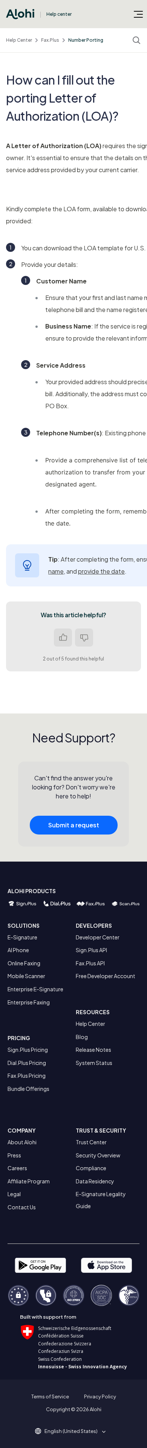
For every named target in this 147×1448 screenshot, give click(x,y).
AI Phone (18, 950)
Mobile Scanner (26, 975)
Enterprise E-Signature (35, 989)
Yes (63, 638)
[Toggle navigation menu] (138, 14)
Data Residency (95, 1181)
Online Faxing (24, 963)
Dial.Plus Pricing (27, 1062)
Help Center (19, 40)
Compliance (91, 1168)
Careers (17, 1168)
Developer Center (97, 937)
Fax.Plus (50, 40)
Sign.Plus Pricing (28, 1049)
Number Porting (85, 40)
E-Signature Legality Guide (101, 1200)
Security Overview (98, 1155)
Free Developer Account (105, 975)
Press (14, 1155)
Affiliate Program (29, 1181)
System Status (94, 1062)
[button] (74, 1431)
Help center (59, 14)
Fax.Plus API (90, 963)
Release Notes (93, 1049)
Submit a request (73, 825)
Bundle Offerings (28, 1088)
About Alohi (22, 1142)
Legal (14, 1194)
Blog (82, 1036)
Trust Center (91, 1142)
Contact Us (22, 1207)
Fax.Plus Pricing (27, 1075)
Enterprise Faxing (29, 1002)
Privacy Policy (100, 1396)
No (84, 638)
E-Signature (22, 937)
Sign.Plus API (91, 950)
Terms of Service (50, 1396)
